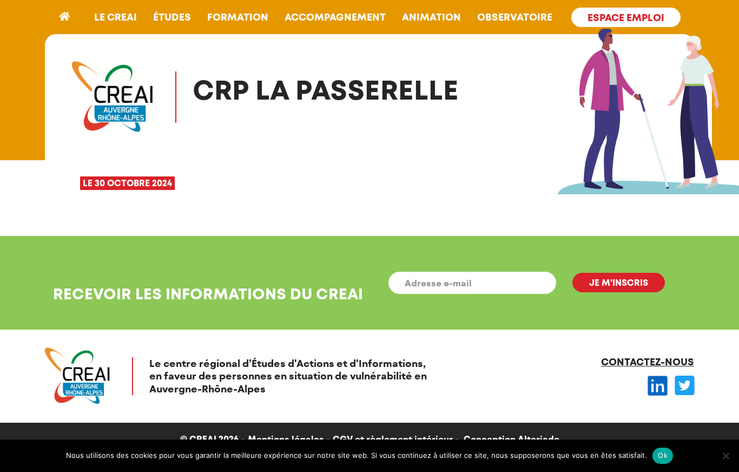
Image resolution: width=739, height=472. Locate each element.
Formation (237, 17)
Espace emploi (626, 17)
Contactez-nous (647, 362)
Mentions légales (286, 439)
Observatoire (514, 17)
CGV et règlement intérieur (393, 439)
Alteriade (538, 439)
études (172, 17)
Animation (431, 17)
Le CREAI (115, 17)
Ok (663, 455)
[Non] (725, 455)
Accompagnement (335, 17)
